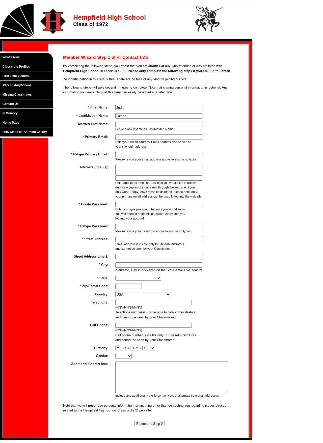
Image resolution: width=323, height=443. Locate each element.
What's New (11, 57)
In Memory (10, 113)
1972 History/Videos (17, 85)
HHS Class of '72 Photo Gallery (25, 132)
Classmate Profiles (16, 66)
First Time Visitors (16, 76)
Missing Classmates (17, 94)
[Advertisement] (29, 221)
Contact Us (11, 104)
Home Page (11, 122)
